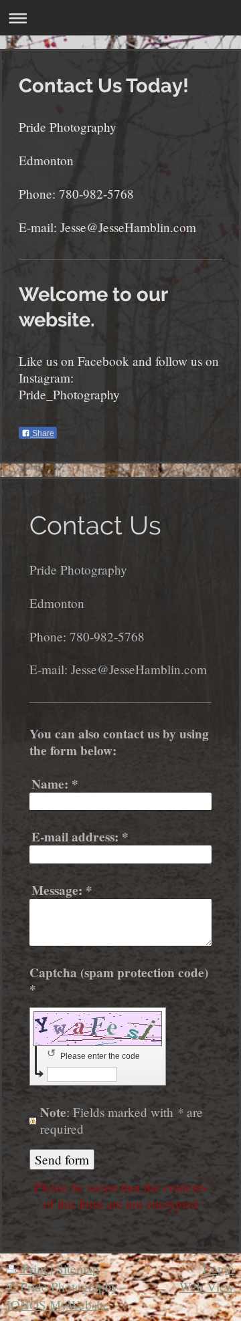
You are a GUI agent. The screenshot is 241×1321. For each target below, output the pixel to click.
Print (34, 1268)
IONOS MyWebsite (58, 1304)
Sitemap (77, 1268)
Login (218, 1268)
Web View (206, 1286)
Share (42, 433)
